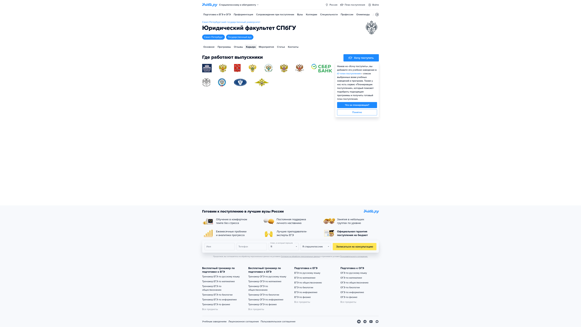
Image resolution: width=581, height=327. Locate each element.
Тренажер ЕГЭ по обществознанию (211, 288)
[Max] (377, 321)
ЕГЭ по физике (302, 297)
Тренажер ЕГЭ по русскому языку (221, 276)
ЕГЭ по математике (304, 277)
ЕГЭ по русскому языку (307, 272)
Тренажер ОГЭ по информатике (265, 299)
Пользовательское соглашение (278, 321)
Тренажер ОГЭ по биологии (263, 294)
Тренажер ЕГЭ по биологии (217, 294)
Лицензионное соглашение (243, 321)
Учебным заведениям (214, 321)
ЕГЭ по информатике (305, 292)
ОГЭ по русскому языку (353, 272)
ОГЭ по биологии (350, 287)
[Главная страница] (209, 5)
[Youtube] (371, 321)
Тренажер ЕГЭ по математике (218, 281)
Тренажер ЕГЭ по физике (216, 304)
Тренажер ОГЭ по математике (264, 281)
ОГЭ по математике (351, 277)
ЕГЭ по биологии (303, 287)
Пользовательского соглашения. (354, 256)
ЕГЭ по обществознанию (308, 282)
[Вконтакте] (359, 321)
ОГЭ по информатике (352, 292)
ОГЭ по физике (348, 297)
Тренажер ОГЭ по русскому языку (267, 276)
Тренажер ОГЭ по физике (262, 304)
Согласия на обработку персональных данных (300, 256)
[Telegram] (365, 321)
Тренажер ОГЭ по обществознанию (258, 288)
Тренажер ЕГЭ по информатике (219, 299)
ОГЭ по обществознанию (354, 282)
